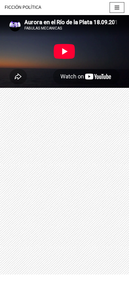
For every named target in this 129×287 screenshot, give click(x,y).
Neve (10, 280)
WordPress (71, 280)
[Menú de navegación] (117, 7)
